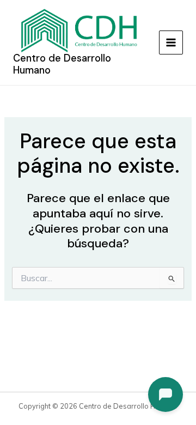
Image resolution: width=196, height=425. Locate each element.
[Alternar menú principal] (171, 42)
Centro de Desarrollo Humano (62, 64)
